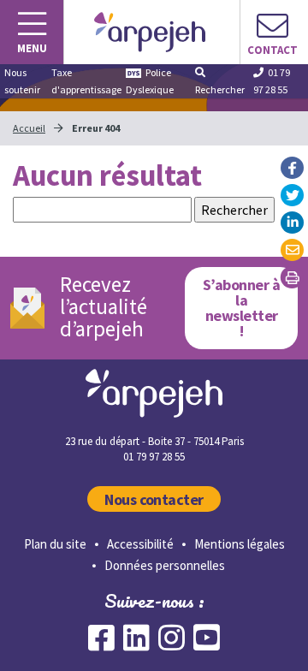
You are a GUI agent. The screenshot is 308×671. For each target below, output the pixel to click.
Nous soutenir (22, 81)
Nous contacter (154, 499)
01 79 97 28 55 (271, 81)
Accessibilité (140, 544)
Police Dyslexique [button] (150, 81)
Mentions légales (239, 544)
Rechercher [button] (220, 89)
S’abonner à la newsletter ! (241, 308)
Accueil (29, 128)
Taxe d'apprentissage (86, 81)
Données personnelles (164, 565)
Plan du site (55, 544)
